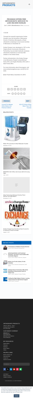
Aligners (24, 257)
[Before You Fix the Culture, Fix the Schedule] (5, 263)
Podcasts (17, 281)
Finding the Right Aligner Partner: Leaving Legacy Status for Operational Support (18, 279)
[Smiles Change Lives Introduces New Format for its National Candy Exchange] (16, 213)
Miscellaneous (16, 25)
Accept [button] (16, 395)
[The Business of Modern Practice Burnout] (5, 248)
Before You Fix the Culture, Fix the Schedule (16, 262)
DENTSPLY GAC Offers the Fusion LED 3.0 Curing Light (16, 172)
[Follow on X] (7, 369)
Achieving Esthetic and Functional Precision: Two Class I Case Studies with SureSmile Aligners (18, 254)
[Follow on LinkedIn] (11, 369)
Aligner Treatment (18, 257)
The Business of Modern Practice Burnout (18, 246)
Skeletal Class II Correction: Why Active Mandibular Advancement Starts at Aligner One (18, 271)
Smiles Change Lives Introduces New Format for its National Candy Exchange (16, 229)
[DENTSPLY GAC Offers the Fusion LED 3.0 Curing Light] (16, 159)
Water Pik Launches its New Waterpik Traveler (15, 143)
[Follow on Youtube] (14, 369)
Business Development (19, 248)
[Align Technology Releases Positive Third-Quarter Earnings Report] (16, 185)
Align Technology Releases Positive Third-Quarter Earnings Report (14, 195)
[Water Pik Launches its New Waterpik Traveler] (16, 128)
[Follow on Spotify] (20, 369)
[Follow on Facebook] (4, 369)
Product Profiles (22, 274)
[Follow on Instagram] (17, 369)
